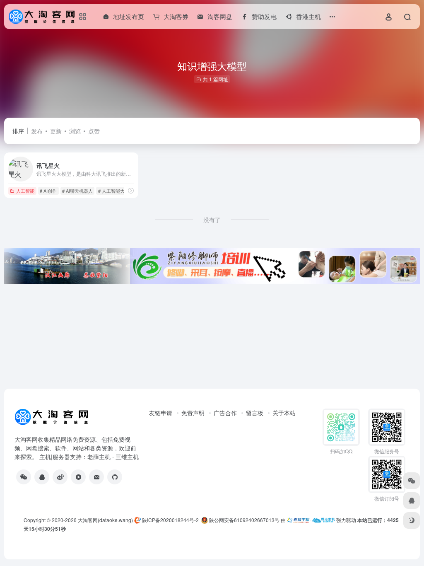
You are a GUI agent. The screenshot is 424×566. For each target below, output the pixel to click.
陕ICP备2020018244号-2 (170, 519)
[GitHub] (114, 476)
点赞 (94, 131)
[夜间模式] (411, 520)
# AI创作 (48, 190)
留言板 (254, 413)
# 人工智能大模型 (116, 190)
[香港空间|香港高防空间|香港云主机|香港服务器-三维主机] (323, 519)
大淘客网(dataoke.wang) (105, 519)
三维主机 (127, 456)
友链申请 (160, 413)
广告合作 (225, 413)
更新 (56, 131)
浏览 (75, 131)
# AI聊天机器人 (77, 190)
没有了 (212, 219)
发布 (37, 131)
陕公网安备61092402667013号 (243, 519)
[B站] (78, 476)
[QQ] (41, 476)
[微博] (60, 476)
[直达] (131, 190)
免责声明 (193, 413)
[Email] (96, 476)
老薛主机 (99, 456)
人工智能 (25, 190)
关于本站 (284, 413)
